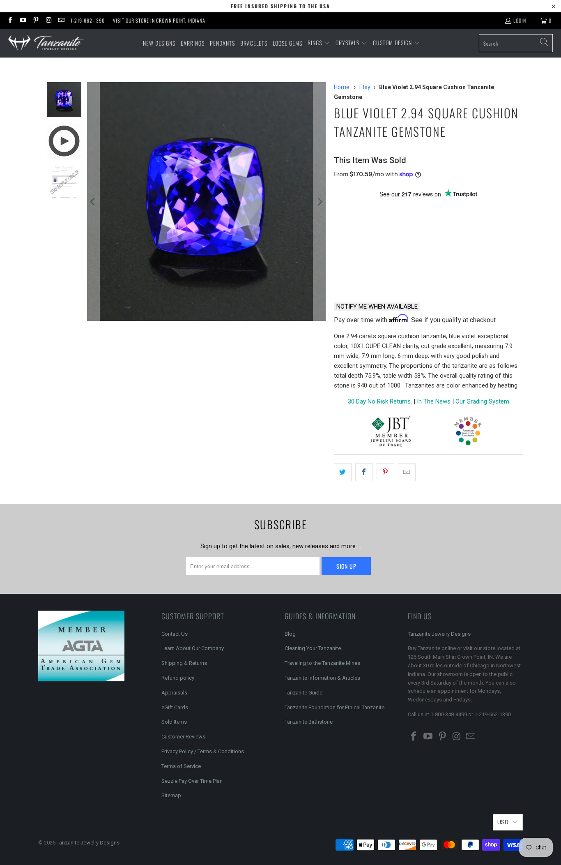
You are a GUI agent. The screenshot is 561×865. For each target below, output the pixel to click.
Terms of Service (181, 766)
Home (341, 87)
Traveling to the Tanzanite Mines (322, 663)
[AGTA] (467, 432)
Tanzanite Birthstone (309, 722)
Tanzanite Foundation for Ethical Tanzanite (334, 707)
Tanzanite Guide (303, 693)
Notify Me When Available (377, 306)
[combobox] (516, 43)
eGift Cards (174, 707)
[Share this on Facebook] (364, 472)
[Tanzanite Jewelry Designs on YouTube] (22, 20)
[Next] (319, 201)
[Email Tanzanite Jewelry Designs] (60, 20)
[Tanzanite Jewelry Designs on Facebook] (9, 20)
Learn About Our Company (192, 648)
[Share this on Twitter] (343, 472)
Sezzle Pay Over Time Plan (192, 781)
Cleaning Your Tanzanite (313, 648)
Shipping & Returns (184, 663)
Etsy (364, 87)
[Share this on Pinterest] (385, 472)
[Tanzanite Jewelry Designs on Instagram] (48, 20)
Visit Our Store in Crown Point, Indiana (159, 20)
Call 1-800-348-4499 (372, 274)
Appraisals (174, 693)
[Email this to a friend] (407, 472)
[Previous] (93, 201)
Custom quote (459, 274)
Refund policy (177, 678)
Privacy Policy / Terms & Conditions (202, 751)
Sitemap (171, 795)
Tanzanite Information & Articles (322, 678)
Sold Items (174, 722)
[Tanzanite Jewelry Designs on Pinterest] (35, 20)
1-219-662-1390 (88, 20)
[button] (319, 43)
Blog (290, 634)
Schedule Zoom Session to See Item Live (416, 209)
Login (519, 20)
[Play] (206, 201)
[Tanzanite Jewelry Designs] (46, 43)
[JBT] (390, 432)
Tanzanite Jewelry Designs (439, 634)
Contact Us (174, 634)
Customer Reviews (183, 737)
